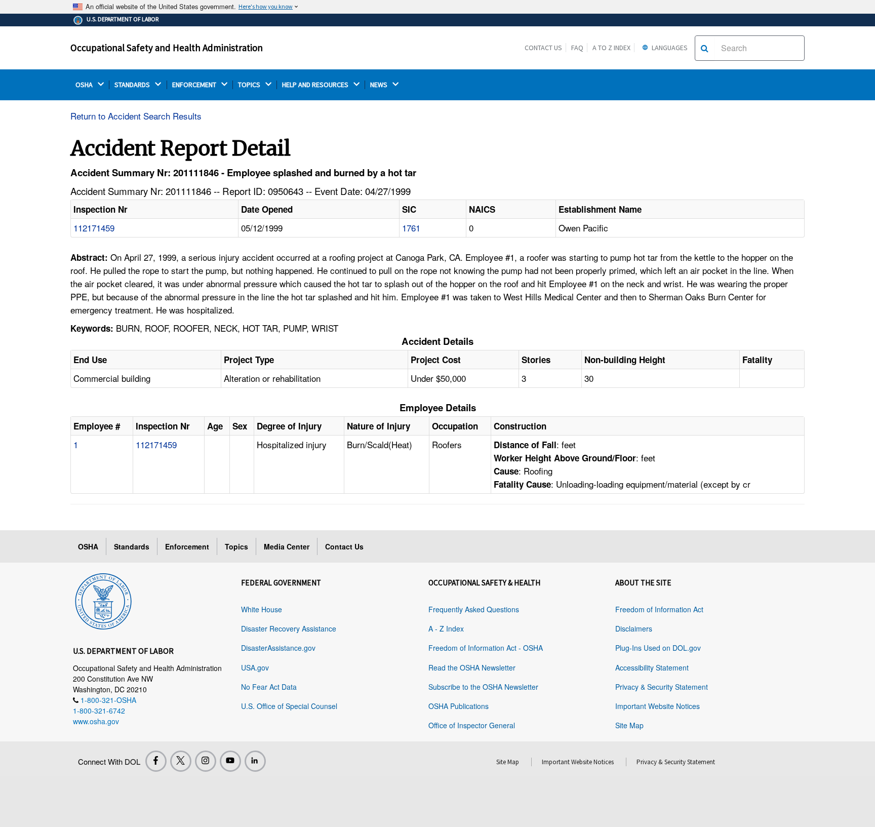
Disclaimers (633, 628)
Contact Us (543, 47)
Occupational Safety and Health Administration (166, 48)
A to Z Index (611, 47)
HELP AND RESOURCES (316, 85)
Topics (236, 546)
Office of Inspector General (471, 725)
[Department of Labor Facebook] (156, 761)
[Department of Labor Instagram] (205, 761)
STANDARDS (132, 85)
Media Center (286, 546)
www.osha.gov (96, 721)
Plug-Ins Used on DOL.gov (658, 648)
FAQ (577, 47)
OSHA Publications (458, 706)
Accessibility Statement (652, 667)
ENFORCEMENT (195, 85)
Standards (131, 546)
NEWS (379, 85)
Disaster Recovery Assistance (288, 628)
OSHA (84, 85)
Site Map (629, 725)
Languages (669, 47)
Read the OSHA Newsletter (471, 667)
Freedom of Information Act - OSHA (485, 648)
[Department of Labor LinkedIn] (255, 761)
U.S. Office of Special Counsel (289, 706)
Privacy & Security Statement (661, 687)
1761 (411, 227)
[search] (704, 48)
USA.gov (255, 667)
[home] (103, 600)
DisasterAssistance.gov (278, 648)
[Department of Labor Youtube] (230, 761)
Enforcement (187, 546)
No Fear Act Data (269, 687)
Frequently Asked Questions (473, 609)
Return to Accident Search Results (136, 115)
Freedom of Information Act (659, 609)
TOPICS (250, 85)
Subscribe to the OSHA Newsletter (483, 687)
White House (261, 609)
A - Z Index (446, 628)
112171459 (93, 227)
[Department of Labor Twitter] (180, 761)
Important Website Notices (657, 706)
